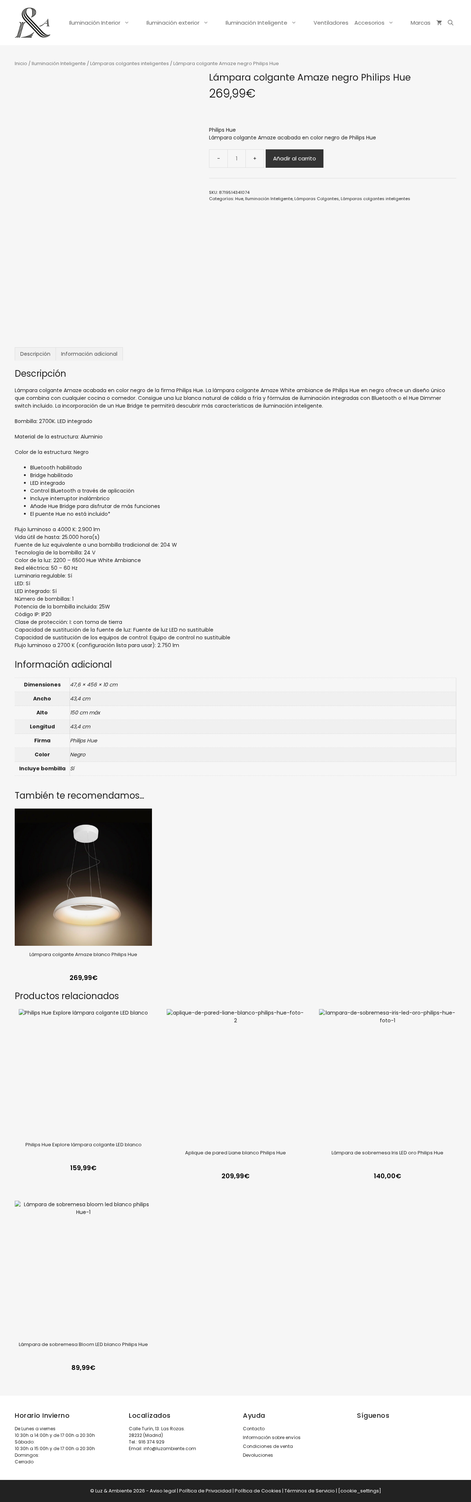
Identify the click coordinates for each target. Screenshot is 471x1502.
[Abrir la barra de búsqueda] (450, 23)
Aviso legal (163, 1490)
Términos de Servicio (309, 1490)
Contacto (254, 1428)
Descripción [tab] (35, 354)
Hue (239, 199)
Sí (72, 768)
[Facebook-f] (382, 1441)
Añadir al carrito (294, 158)
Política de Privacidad (205, 1490)
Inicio (21, 63)
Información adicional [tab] (89, 354)
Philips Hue (222, 130)
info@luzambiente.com (170, 1448)
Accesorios (369, 22)
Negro (77, 754)
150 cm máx (85, 712)
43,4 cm (80, 698)
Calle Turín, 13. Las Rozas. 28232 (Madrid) (157, 1431)
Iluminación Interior (94, 22)
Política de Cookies (258, 1490)
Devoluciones (258, 1455)
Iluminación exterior (172, 22)
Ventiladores (331, 22)
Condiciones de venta (268, 1446)
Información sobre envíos (272, 1437)
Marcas (421, 22)
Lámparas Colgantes (316, 199)
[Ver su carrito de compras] (439, 23)
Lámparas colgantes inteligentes (129, 63)
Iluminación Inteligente (256, 22)
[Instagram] (361, 1441)
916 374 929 (151, 1442)
